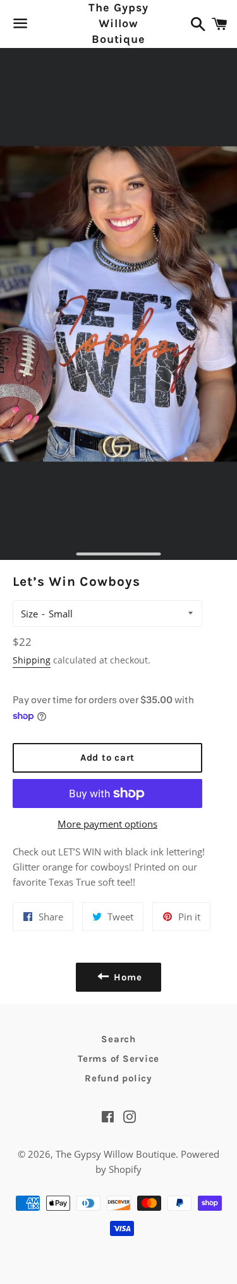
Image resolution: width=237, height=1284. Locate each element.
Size (29, 613)
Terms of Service (118, 1058)
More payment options (107, 823)
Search (118, 1039)
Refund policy (118, 1078)
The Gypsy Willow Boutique (118, 23)
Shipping (32, 660)
